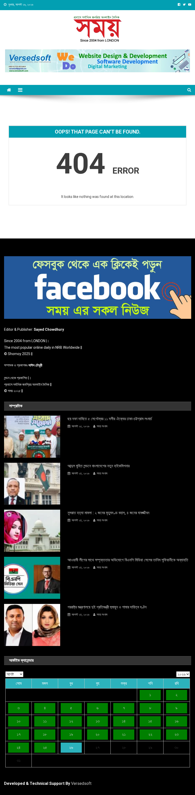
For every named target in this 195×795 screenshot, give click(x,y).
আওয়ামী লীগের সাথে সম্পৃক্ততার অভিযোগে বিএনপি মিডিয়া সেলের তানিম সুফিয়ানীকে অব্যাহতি (128, 560)
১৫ (150, 721)
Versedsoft (81, 783)
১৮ (45, 734)
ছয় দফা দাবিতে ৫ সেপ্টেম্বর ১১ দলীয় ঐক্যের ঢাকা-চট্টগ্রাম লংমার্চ (110, 418)
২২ (150, 734)
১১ (45, 721)
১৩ (98, 721)
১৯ (71, 734)
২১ (124, 734)
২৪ (19, 747)
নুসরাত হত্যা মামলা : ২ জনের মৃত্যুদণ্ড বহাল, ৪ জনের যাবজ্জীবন (108, 512)
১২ (71, 721)
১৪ (124, 721)
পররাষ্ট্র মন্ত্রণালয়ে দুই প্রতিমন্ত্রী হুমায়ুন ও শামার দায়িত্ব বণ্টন (107, 607)
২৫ (45, 747)
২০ (97, 734)
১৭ (19, 734)
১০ (19, 721)
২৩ (176, 734)
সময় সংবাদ (102, 426)
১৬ (176, 721)
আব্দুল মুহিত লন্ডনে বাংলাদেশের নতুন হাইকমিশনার (98, 466)
